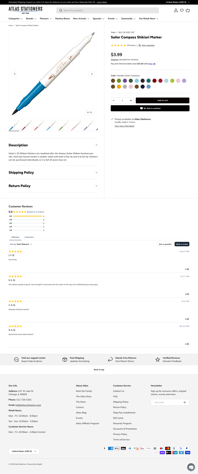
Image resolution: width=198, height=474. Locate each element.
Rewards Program (122, 423)
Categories (14, 18)
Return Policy (119, 407)
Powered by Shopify (34, 464)
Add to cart (162, 100)
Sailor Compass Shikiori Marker (27, 25)
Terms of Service (121, 439)
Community (126, 18)
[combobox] (107, 10)
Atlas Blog (81, 412)
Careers (80, 407)
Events (111, 18)
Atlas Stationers (20, 464)
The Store (81, 401)
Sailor (113, 32)
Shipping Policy (120, 401)
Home (11, 25)
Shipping (114, 59)
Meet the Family (84, 391)
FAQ (115, 396)
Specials (97, 18)
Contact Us (118, 391)
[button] (188, 10)
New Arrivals (79, 18)
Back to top (99, 369)
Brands (29, 18)
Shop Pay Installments (124, 412)
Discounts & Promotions (125, 428)
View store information (124, 126)
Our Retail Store (147, 18)
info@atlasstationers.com (28, 405)
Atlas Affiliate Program (87, 423)
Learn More (102, 2)
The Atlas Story (84, 396)
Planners (44, 18)
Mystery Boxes (62, 18)
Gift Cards (118, 418)
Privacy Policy (120, 434)
